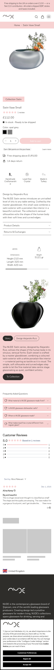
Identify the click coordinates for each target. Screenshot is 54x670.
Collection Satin (14, 99)
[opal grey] (10, 132)
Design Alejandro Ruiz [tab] (26, 338)
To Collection (13, 376)
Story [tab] (8, 338)
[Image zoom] (27, 59)
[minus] (5, 141)
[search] (36, 16)
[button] (35, 141)
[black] (5, 132)
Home (17, 25)
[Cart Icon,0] (42, 16)
